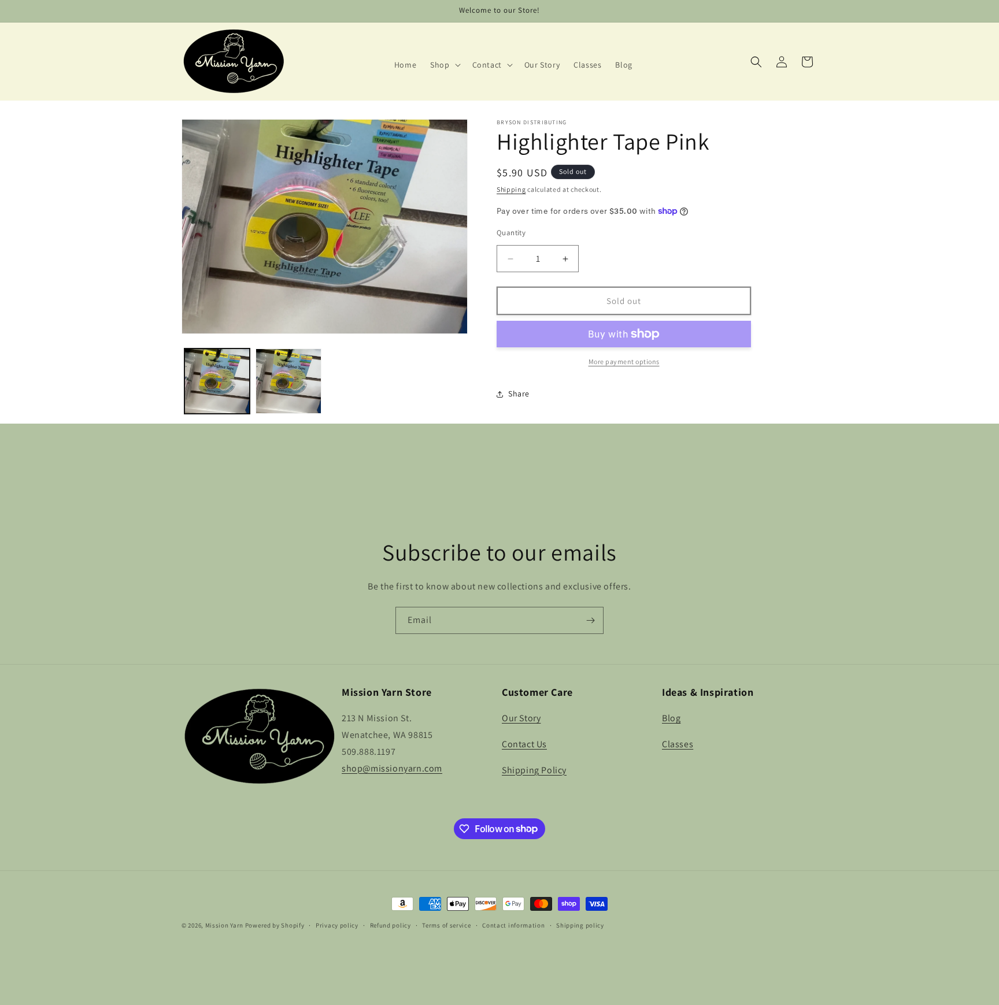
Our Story (521, 718)
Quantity (511, 233)
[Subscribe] (590, 620)
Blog (671, 718)
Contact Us (524, 744)
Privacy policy (337, 925)
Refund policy (390, 925)
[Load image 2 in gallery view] (288, 381)
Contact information (513, 925)
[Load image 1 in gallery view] (217, 381)
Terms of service (446, 925)
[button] (444, 65)
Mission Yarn (224, 925)
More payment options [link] (624, 361)
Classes (677, 744)
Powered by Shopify (275, 925)
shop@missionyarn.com (392, 768)
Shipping (511, 189)
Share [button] (519, 393)
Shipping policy (580, 925)
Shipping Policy (534, 770)
